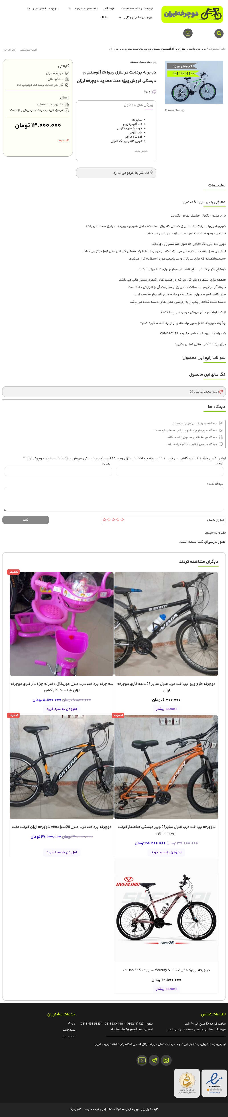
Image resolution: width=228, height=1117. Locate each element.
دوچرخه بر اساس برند (86, 9)
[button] (219, 33)
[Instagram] (166, 1060)
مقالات (104, 17)
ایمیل (106, 463)
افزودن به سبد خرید (62, 709)
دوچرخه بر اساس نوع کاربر (138, 17)
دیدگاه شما (215, 484)
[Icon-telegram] (154, 1060)
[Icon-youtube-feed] (141, 1060)
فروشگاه (109, 9)
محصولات (213, 48)
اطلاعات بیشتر (166, 709)
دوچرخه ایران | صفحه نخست (137, 9)
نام (219, 463)
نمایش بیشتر (141, 151)
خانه (223, 48)
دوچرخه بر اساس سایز (45, 9)
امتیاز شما (215, 520)
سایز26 (194, 391)
